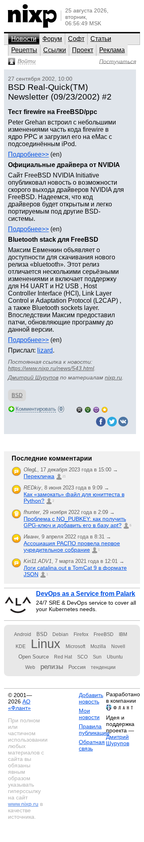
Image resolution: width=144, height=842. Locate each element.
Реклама (112, 50)
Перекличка (39, 476)
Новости (23, 38)
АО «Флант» (19, 704)
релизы (51, 667)
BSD (17, 395)
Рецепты (24, 50)
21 (64, 476)
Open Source (33, 657)
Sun (97, 656)
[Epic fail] (79, 409)
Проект (82, 50)
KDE (21, 646)
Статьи (100, 38)
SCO (82, 656)
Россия (77, 667)
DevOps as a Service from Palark (85, 593)
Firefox (81, 634)
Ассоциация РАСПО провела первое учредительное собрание (72, 546)
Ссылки (54, 50)
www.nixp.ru (23, 804)
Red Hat (63, 656)
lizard (45, 350)
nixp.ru (113, 377)
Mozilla (98, 646)
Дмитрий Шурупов (33, 377)
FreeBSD (104, 634)
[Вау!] (105, 409)
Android (22, 634)
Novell (118, 646)
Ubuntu (115, 656)
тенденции (103, 667)
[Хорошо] (96, 409)
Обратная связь (92, 745)
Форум (52, 38)
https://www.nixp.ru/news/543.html (51, 368)
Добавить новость (91, 698)
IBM (123, 634)
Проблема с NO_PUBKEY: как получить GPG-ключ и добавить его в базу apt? (75, 522)
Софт (76, 38)
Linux (45, 644)
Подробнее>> (28, 154)
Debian (60, 634)
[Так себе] (88, 409)
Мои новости (89, 713)
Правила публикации (94, 729)
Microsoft (75, 646)
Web (30, 667)
